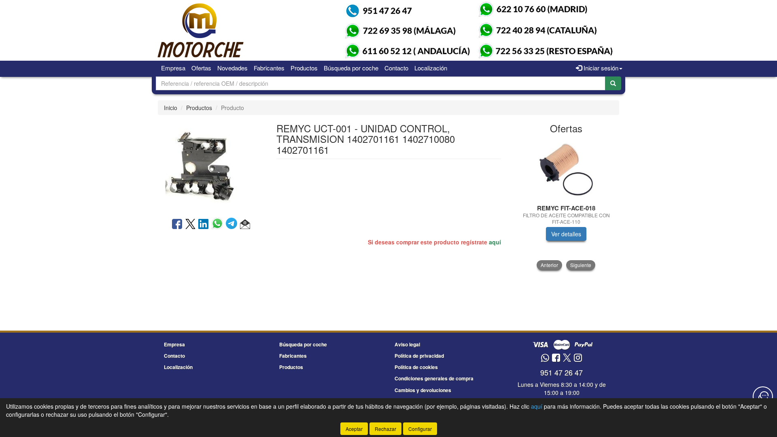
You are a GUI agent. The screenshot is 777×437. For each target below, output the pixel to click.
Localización (430, 68)
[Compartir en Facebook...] (177, 224)
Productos (304, 68)
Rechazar (385, 428)
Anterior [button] (549, 264)
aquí (495, 242)
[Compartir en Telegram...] (233, 224)
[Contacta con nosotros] (763, 396)
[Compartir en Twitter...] (190, 224)
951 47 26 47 (561, 372)
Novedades (232, 68)
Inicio (170, 108)
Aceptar (354, 428)
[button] (245, 224)
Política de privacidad (419, 355)
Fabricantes (269, 68)
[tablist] (566, 205)
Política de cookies (416, 367)
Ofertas (201, 68)
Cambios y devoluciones (423, 390)
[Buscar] (613, 83)
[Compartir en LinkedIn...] (203, 224)
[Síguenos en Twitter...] (567, 358)
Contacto (396, 68)
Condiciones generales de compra (434, 378)
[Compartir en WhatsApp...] (219, 224)
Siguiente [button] (580, 264)
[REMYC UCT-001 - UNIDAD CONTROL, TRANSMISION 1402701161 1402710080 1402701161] (211, 165)
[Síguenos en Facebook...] (556, 358)
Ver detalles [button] (566, 234)
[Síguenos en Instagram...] (577, 358)
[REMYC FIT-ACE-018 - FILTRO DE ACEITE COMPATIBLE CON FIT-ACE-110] (566, 169)
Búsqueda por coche (351, 68)
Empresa (173, 68)
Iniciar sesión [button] (600, 68)
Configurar (420, 428)
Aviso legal (407, 344)
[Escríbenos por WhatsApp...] (545, 358)
